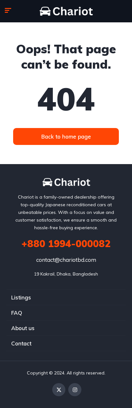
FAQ (16, 312)
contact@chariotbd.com (66, 259)
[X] (58, 389)
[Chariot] (66, 11)
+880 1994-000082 (66, 244)
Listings (21, 297)
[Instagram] (74, 389)
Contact (21, 343)
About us (23, 328)
